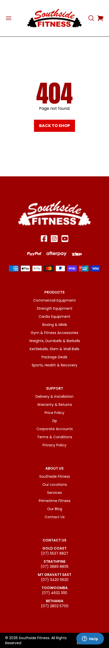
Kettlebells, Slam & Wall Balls (54, 348)
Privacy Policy (54, 445)
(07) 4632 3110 (54, 592)
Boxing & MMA (54, 324)
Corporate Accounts (55, 428)
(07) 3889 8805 (54, 566)
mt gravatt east (54, 574)
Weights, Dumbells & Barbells (54, 340)
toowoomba (55, 587)
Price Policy (54, 412)
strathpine (54, 561)
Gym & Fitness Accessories (54, 332)
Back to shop (54, 126)
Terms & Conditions (54, 437)
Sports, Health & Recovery (54, 365)
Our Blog (54, 508)
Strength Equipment (54, 308)
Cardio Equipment (54, 316)
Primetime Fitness (54, 500)
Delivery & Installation (54, 396)
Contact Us (55, 516)
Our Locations (54, 484)
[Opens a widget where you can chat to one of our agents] (90, 639)
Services (54, 492)
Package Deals (54, 357)
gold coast (54, 548)
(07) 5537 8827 (54, 553)
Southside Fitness (54, 476)
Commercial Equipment (54, 300)
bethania (54, 600)
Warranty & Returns (54, 404)
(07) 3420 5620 (54, 579)
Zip (54, 420)
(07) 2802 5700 (54, 606)
